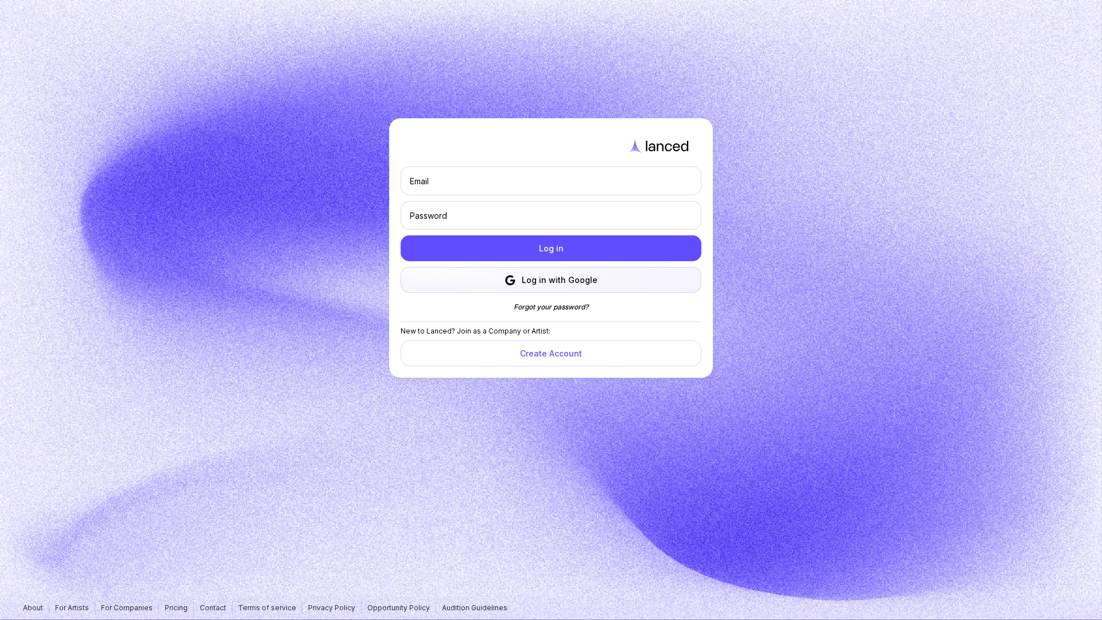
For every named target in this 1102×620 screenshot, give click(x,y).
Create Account (551, 353)
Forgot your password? (551, 307)
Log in (551, 248)
